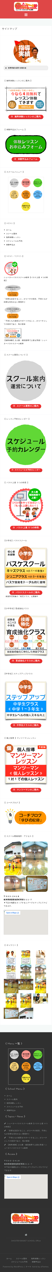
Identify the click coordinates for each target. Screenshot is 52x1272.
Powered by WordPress (13, 1267)
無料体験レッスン (13, 237)
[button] (26, 68)
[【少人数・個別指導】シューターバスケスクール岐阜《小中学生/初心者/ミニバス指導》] (25, 1218)
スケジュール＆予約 (14, 241)
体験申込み (10, 244)
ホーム (9, 230)
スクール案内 (11, 233)
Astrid (34, 1267)
